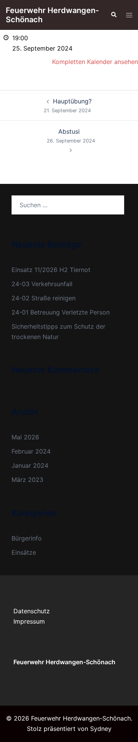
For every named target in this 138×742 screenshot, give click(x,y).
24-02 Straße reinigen (44, 298)
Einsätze (24, 552)
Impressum (29, 621)
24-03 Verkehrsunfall (42, 284)
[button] (113, 15)
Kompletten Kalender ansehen (95, 62)
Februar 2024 (31, 451)
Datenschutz (31, 611)
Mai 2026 (25, 437)
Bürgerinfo (27, 538)
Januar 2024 (30, 465)
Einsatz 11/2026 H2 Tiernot (51, 270)
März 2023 (27, 479)
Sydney (101, 728)
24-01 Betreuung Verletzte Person (61, 312)
